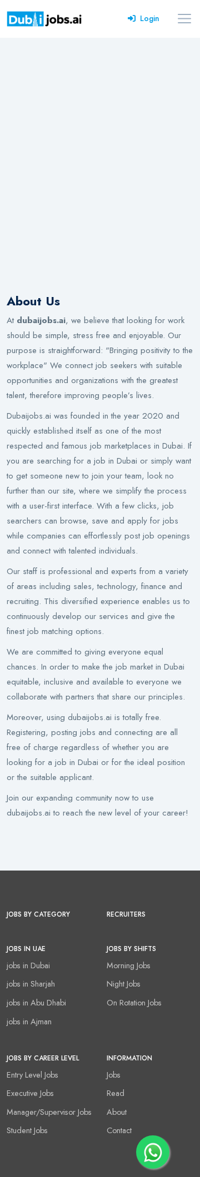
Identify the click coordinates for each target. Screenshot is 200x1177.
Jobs (114, 1074)
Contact (119, 1130)
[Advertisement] (100, 143)
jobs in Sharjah (31, 983)
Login (149, 18)
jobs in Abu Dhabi (36, 1002)
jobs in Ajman (29, 1021)
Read (115, 1093)
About (117, 1112)
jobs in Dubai (28, 965)
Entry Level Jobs (32, 1074)
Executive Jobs (30, 1093)
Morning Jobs (129, 965)
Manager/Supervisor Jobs (49, 1112)
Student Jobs (27, 1130)
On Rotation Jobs (134, 1002)
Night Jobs (124, 983)
